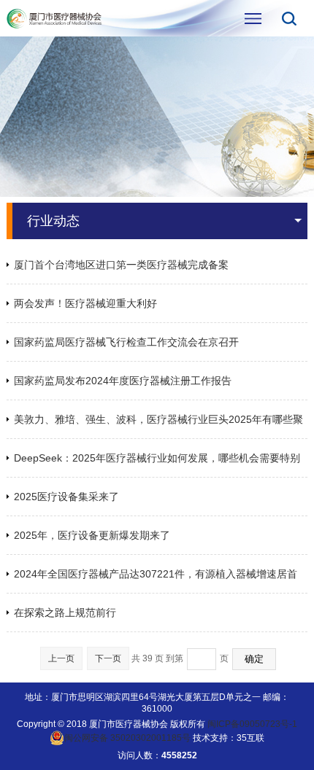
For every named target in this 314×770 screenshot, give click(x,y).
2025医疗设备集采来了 (66, 496)
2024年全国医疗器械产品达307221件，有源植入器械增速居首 (155, 574)
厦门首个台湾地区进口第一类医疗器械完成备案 (121, 265)
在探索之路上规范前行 (65, 612)
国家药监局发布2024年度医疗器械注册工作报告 (122, 380)
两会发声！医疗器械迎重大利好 (85, 303)
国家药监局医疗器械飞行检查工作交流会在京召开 (126, 342)
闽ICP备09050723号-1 (252, 724)
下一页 (108, 658)
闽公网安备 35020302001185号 (127, 738)
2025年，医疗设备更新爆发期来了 (92, 535)
